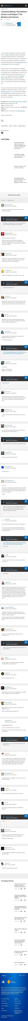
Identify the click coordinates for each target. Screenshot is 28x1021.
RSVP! (17, 64)
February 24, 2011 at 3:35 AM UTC (10, 630)
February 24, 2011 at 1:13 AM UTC (10, 453)
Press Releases (4, 1005)
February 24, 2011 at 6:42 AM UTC (10, 755)
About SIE (3, 1001)
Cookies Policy (17, 1003)
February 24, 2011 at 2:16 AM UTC (10, 583)
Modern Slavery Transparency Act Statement (18, 1012)
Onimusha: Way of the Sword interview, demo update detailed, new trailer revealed (20, 885)
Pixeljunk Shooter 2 (21, 125)
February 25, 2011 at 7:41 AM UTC (11, 348)
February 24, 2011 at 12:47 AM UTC (11, 315)
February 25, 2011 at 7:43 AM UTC (12, 570)
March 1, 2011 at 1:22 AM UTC (10, 849)
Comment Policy (5, 998)
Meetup (10, 125)
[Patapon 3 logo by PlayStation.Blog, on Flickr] (14, 48)
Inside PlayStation (4, 125)
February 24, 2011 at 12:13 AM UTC (11, 206)
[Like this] (24, 888)
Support (16, 998)
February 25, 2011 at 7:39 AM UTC (12, 219)
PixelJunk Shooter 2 (5, 91)
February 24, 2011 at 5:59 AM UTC (11, 688)
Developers (4, 1010)
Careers (16, 1005)
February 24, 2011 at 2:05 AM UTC (11, 520)
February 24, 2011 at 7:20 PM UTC (11, 804)
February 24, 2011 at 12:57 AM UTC (11, 332)
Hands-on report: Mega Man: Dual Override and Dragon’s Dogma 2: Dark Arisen (20, 941)
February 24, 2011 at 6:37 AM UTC (10, 721)
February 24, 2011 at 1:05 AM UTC (10, 411)
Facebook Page (21, 111)
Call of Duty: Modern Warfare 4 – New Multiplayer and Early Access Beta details (21, 908)
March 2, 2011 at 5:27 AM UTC (10, 864)
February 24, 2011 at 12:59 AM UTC (11, 363)
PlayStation (8, 5)
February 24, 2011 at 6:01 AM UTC (10, 704)
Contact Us (17, 1008)
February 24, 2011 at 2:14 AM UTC (10, 556)
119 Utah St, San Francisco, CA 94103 (18, 101)
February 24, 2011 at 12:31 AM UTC (11, 297)
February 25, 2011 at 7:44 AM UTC (12, 644)
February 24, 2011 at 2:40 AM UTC (11, 608)
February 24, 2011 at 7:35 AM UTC (11, 774)
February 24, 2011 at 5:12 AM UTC (10, 659)
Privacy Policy (4, 1003)
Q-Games (7, 55)
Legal (2, 1008)
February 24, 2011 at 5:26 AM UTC (11, 674)
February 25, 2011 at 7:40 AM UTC (12, 379)
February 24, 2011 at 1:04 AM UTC (10, 393)
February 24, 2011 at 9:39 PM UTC (10, 831)
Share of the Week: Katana (19, 962)
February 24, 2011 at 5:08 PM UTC (10, 790)
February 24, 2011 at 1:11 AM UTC (10, 426)
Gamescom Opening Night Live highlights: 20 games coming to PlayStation (21, 896)
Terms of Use (17, 1001)
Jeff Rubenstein (8, 23)
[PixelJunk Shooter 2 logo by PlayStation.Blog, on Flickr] (14, 37)
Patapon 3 (6, 64)
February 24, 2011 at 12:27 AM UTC (11, 234)
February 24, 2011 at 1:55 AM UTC (10, 482)
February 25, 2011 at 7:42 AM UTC (12, 539)
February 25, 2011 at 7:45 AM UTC (12, 817)
